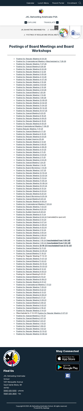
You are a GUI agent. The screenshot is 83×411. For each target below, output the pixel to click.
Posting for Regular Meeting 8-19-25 (31, 121)
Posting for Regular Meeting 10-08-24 (31, 183)
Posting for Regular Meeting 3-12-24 (31, 230)
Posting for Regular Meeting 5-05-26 (31, 74)
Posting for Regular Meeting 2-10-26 (31, 87)
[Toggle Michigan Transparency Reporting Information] (56, 28)
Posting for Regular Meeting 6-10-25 (31, 134)
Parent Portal (58, 3)
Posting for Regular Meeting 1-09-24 (43, 243)
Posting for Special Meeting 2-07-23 (31, 318)
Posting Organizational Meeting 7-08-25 (32, 126)
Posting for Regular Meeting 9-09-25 (31, 118)
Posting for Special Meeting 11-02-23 (31, 261)
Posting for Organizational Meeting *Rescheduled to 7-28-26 (41, 61)
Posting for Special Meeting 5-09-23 (31, 303)
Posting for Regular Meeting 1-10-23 (31, 323)
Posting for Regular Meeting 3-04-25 (31, 155)
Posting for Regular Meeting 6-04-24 (31, 217)
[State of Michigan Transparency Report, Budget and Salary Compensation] (63, 32)
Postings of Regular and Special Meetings (44, 35)
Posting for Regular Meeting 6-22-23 (31, 290)
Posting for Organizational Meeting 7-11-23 (33, 284)
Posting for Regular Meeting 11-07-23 (31, 259)
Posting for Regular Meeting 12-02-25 (31, 103)
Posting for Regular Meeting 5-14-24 (31, 220)
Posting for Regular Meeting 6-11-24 (31, 214)
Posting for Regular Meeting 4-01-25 (31, 150)
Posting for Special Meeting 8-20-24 (31, 199)
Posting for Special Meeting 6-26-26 (31, 66)
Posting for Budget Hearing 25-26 (30, 139)
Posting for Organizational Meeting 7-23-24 (34, 204)
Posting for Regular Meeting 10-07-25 (31, 111)
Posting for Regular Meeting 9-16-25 (31, 116)
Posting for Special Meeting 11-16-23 (31, 253)
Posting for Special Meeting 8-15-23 (30, 277)
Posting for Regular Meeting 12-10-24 (31, 173)
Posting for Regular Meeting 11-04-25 (31, 105)
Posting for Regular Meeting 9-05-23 (31, 272)
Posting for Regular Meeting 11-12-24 (31, 178)
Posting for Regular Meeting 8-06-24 (31, 201)
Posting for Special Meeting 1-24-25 (30, 162)
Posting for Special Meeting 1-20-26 (30, 92)
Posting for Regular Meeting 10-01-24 (31, 186)
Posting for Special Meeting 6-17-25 (31, 131)
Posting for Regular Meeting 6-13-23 (31, 292)
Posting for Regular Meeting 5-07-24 (31, 222)
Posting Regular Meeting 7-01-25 (29, 129)
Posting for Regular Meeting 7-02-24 (31, 207)
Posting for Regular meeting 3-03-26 (31, 85)
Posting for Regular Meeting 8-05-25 (31, 124)
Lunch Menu (43, 3)
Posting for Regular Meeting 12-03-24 (31, 175)
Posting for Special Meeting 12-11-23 (31, 248)
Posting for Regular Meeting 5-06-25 (31, 144)
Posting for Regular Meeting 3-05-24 (31, 233)
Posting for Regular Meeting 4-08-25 (31, 147)
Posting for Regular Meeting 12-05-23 (31, 251)
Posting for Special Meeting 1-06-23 (31, 326)
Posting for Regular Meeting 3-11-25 (31, 152)
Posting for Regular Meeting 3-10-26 (31, 82)
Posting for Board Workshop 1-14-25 (31, 168)
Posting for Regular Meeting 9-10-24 (31, 188)
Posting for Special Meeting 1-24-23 (30, 321)
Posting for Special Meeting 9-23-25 (31, 113)
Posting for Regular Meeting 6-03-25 (31, 137)
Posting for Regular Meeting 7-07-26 (31, 64)
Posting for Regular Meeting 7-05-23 (31, 287)
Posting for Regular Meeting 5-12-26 (31, 72)
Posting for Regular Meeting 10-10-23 (31, 264)
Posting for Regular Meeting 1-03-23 (31, 329)
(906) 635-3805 (10, 394)
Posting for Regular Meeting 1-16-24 (43, 240)
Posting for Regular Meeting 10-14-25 (31, 108)
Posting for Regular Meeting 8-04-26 (31, 59)
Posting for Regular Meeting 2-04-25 (31, 160)
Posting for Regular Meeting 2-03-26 (31, 90)
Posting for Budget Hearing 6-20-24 (31, 212)
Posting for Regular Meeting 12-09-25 (31, 100)
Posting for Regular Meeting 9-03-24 (31, 191)
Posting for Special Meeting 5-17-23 (30, 297)
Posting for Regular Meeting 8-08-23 (31, 279)
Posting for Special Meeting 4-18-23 (31, 308)
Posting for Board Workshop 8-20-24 (31, 196)
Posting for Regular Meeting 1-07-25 (31, 170)
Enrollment (72, 3)
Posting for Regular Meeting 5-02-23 (31, 305)
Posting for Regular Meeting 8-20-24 (31, 194)
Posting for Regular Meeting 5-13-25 (31, 142)
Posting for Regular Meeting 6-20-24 (31, 209)
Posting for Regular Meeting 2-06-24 (31, 235)
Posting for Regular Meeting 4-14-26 (31, 77)
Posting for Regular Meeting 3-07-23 (53, 313)
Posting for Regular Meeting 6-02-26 (31, 69)
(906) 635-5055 (10, 391)
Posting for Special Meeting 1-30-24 (31, 238)
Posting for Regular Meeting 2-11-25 (31, 157)
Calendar (30, 3)
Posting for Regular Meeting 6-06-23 (31, 295)
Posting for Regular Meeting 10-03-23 (31, 266)
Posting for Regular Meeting (44, 246)
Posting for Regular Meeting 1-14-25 (31, 165)
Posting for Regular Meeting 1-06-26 (31, 98)
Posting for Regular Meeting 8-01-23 (31, 282)
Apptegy (46, 408)
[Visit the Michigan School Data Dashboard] (75, 32)
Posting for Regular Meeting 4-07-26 (31, 79)
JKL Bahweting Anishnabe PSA (33, 30)
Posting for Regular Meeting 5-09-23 (31, 300)
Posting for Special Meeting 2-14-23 (31, 316)
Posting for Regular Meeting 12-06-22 (31, 334)
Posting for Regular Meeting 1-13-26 (31, 95)
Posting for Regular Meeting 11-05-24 (31, 181)
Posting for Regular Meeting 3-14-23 (31, 310)
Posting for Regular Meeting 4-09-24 (31, 225)
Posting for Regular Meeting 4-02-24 (31, 227)
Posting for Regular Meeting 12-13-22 (31, 331)
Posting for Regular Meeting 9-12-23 (31, 269)
